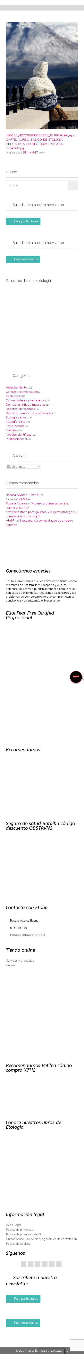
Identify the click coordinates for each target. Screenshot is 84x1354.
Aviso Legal (13, 1225)
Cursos (10, 965)
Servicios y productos (20, 960)
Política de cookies (18, 1243)
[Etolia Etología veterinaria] (44, 2)
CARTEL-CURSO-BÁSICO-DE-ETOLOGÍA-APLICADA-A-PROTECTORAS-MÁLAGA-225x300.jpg (35, 144)
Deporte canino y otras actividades (29, 413)
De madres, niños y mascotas (26, 405)
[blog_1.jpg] (42, 76)
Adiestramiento (16, 387)
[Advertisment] (42, 325)
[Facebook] (23, 1264)
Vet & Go (37, 495)
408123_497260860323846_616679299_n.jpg (40, 135)
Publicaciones (15, 439)
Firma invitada (15, 426)
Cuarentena (13, 396)
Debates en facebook (20, 409)
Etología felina (15, 422)
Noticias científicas (18, 434)
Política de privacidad (19, 1229)
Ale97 (10, 520)
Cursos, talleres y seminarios (25, 400)
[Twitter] (30, 1264)
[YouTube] (52, 1264)
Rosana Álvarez (16, 495)
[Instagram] (59, 1264)
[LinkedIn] (44, 1264)
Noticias (11, 430)
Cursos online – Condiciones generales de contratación (41, 1239)
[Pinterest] (37, 1264)
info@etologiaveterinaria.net (25, 934)
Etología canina (16, 417)
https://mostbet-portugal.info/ (26, 512)
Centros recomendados (22, 392)
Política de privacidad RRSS (23, 1234)
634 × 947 (30, 152)
